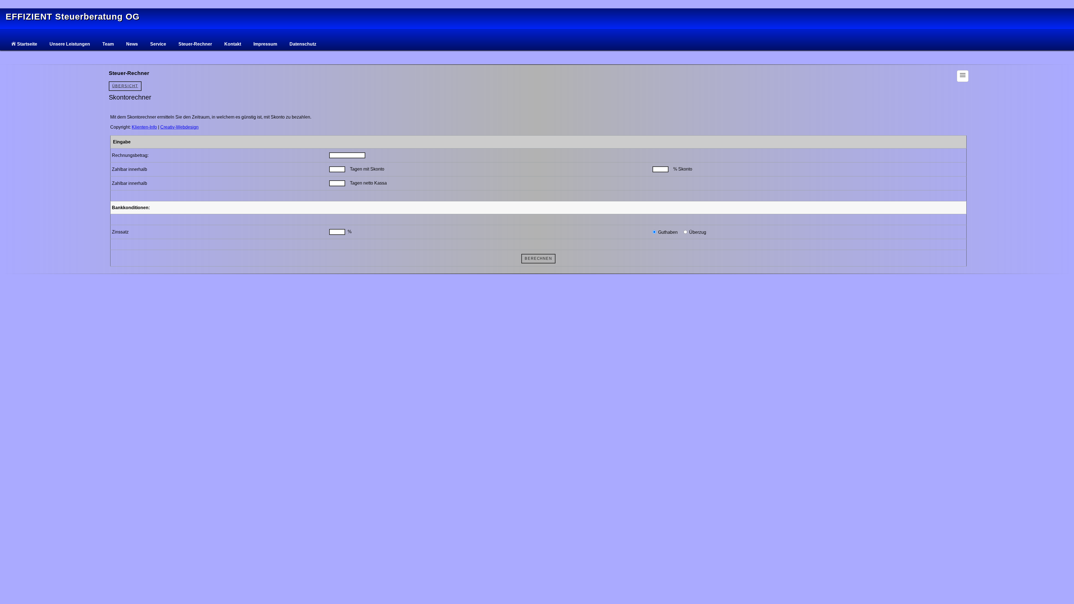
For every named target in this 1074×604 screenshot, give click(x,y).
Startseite (26, 44)
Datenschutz (302, 44)
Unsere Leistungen (70, 44)
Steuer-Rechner (195, 44)
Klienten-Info (144, 127)
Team (108, 44)
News (132, 44)
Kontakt (232, 44)
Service (158, 44)
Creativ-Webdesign (179, 127)
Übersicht (125, 86)
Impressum (265, 44)
